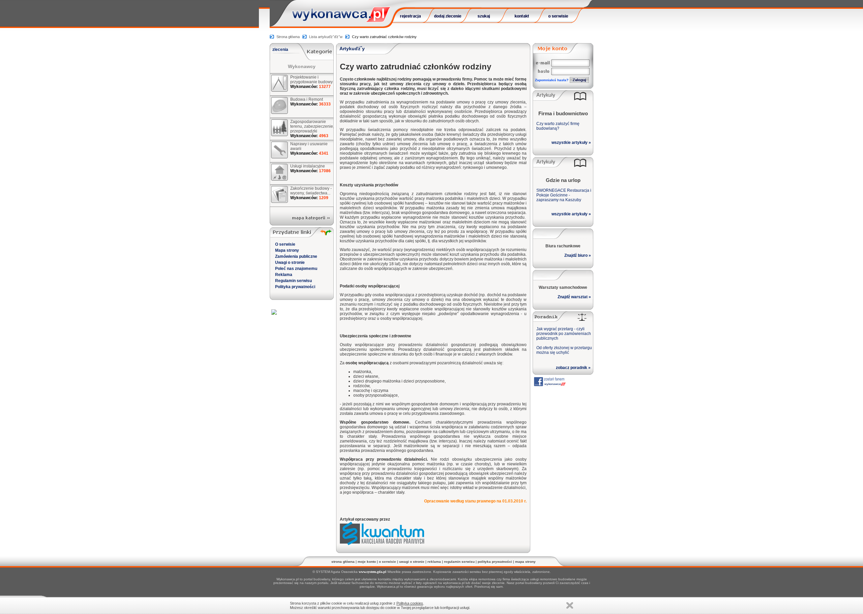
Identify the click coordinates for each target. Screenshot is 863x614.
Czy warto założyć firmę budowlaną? (557, 126)
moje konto (367, 561)
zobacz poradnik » (573, 367)
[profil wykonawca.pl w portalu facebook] (549, 385)
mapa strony (525, 561)
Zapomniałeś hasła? (551, 80)
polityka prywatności (495, 561)
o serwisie (387, 561)
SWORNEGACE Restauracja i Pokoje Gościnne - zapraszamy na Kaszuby (563, 195)
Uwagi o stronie (290, 262)
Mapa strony (287, 250)
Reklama (283, 274)
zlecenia (280, 49)
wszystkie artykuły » (571, 142)
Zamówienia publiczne (296, 256)
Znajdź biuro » (577, 255)
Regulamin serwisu (293, 280)
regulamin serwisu (459, 561)
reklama (434, 561)
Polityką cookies (409, 603)
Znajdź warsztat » (574, 297)
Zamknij (569, 605)
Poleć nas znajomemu (296, 268)
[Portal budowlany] (341, 20)
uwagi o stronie (411, 561)
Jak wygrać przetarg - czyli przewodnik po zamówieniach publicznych (563, 334)
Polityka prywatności (295, 286)
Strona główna (288, 37)
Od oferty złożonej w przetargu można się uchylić (564, 350)
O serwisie (285, 244)
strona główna (343, 561)
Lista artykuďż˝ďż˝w (326, 37)
